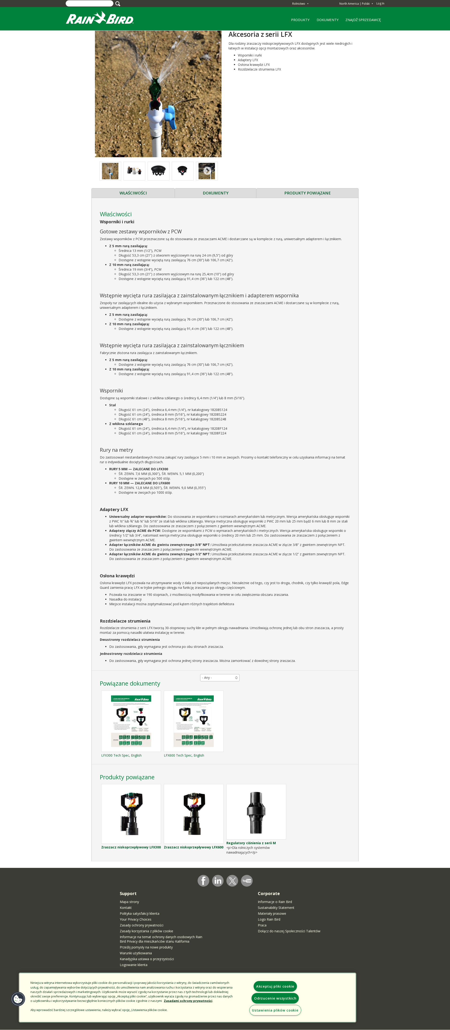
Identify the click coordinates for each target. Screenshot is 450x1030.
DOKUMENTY (328, 19)
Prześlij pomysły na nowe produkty (146, 947)
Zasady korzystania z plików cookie (146, 931)
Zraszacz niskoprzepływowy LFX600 (193, 847)
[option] (134, 171)
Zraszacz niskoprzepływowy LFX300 (131, 847)
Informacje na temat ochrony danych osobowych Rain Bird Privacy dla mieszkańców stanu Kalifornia (161, 939)
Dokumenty (216, 193)
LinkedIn (218, 880)
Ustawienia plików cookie (275, 1010)
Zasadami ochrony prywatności (188, 1001)
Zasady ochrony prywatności (141, 925)
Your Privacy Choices (135, 919)
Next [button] (207, 171)
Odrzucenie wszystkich (275, 998)
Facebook (203, 881)
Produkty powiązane (307, 193)
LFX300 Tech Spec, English (121, 755)
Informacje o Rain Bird (275, 901)
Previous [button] (109, 171)
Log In (380, 3)
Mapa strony (129, 901)
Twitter (232, 880)
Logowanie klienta (133, 965)
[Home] (104, 18)
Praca (262, 925)
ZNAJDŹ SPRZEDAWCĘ (363, 19)
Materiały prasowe (272, 913)
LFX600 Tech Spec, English (184, 755)
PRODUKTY (299, 21)
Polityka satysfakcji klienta (139, 913)
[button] (158, 93)
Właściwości (133, 193)
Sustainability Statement (276, 907)
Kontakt (126, 907)
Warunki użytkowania (136, 953)
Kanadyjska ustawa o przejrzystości (147, 959)
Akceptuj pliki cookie (275, 986)
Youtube (247, 881)
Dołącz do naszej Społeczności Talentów (289, 931)
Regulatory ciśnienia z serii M (251, 843)
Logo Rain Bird (269, 919)
